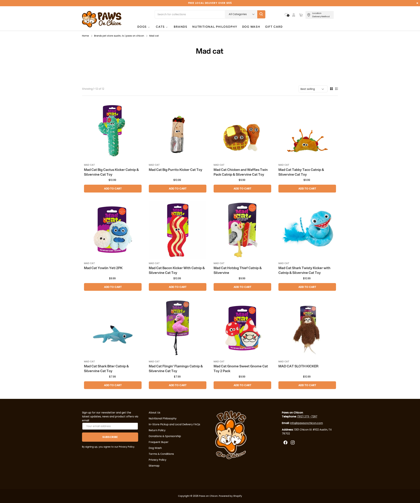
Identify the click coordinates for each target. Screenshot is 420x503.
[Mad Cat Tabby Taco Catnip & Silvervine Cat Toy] (307, 132)
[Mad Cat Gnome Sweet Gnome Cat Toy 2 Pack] (242, 328)
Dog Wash (155, 448)
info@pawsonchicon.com (306, 423)
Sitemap (154, 466)
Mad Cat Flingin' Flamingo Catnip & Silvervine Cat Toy (176, 368)
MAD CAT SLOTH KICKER (298, 366)
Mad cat (154, 35)
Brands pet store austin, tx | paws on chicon (119, 35)
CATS (160, 26)
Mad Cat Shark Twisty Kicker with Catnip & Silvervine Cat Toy (304, 270)
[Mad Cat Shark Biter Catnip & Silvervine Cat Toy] (113, 328)
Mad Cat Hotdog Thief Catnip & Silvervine (238, 270)
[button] (301, 15)
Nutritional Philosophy (163, 418)
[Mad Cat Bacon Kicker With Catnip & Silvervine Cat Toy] (177, 230)
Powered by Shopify (230, 496)
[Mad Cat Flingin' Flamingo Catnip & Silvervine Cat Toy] (177, 328)
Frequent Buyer (158, 442)
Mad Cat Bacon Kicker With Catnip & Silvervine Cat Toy (177, 270)
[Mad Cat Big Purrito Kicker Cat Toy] (177, 132)
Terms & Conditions (161, 454)
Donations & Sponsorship (165, 436)
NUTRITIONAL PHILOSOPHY (214, 26)
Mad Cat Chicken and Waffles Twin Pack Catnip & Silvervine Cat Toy (241, 172)
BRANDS (180, 26)
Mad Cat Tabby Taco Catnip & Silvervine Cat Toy (301, 172)
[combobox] (210, 14)
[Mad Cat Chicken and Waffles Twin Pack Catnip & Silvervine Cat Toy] (242, 132)
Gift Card (274, 26)
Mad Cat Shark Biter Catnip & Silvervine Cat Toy (106, 368)
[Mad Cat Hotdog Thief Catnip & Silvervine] (242, 230)
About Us (154, 412)
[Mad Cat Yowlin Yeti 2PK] (113, 230)
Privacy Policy (157, 460)
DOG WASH (251, 26)
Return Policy (157, 430)
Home (85, 35)
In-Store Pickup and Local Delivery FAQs (174, 424)
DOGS (142, 26)
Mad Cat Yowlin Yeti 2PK (103, 268)
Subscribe (110, 437)
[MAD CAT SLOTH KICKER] (307, 328)
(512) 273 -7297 (307, 416)
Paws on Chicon (208, 496)
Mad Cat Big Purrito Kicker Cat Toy (175, 169)
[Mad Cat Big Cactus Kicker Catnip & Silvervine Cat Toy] (113, 132)
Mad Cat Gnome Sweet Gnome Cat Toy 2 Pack (241, 368)
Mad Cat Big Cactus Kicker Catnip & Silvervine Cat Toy (111, 172)
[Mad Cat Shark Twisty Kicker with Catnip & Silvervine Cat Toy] (307, 230)
